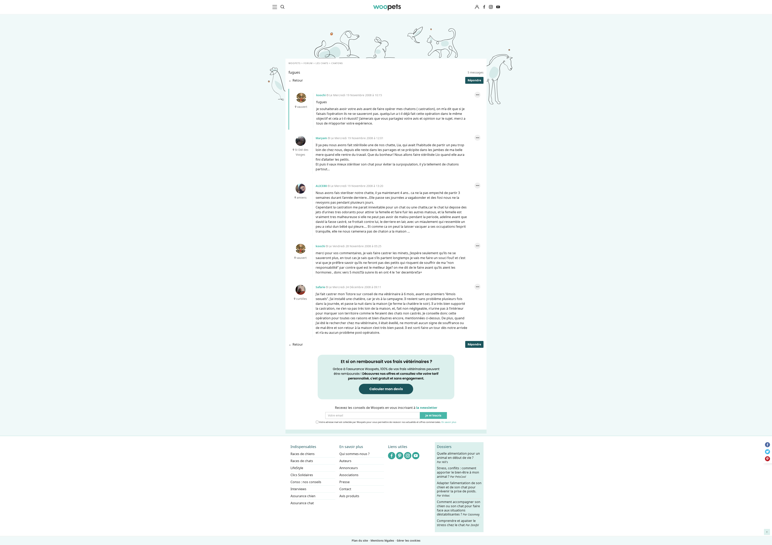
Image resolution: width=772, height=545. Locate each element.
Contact (345, 489)
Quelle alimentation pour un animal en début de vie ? (458, 457)
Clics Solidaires (302, 475)
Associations (348, 475)
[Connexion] (477, 7)
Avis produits (349, 496)
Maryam (301, 141)
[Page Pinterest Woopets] (399, 455)
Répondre (474, 80)
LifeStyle (297, 468)
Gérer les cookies (408, 540)
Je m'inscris (433, 415)
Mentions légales (382, 540)
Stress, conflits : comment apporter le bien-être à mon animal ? (458, 472)
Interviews (298, 489)
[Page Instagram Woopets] (490, 7)
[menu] (275, 7)
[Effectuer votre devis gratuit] (386, 377)
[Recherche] (282, 7)
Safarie (301, 290)
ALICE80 (301, 189)
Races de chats (302, 461)
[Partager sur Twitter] (767, 451)
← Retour (295, 80)
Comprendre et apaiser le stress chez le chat (458, 522)
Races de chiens (303, 454)
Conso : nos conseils (306, 482)
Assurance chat (302, 503)
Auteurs (345, 461)
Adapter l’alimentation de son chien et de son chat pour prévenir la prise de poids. (459, 489)
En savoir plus (448, 422)
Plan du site (360, 540)
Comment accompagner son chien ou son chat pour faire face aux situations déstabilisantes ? (458, 508)
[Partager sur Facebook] (767, 444)
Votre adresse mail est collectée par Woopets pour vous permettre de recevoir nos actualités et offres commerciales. (387, 422)
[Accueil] (387, 7)
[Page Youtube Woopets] (498, 7)
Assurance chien (303, 496)
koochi (301, 98)
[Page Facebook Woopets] (484, 7)
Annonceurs (348, 468)
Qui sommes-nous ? (354, 454)
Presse (344, 482)
